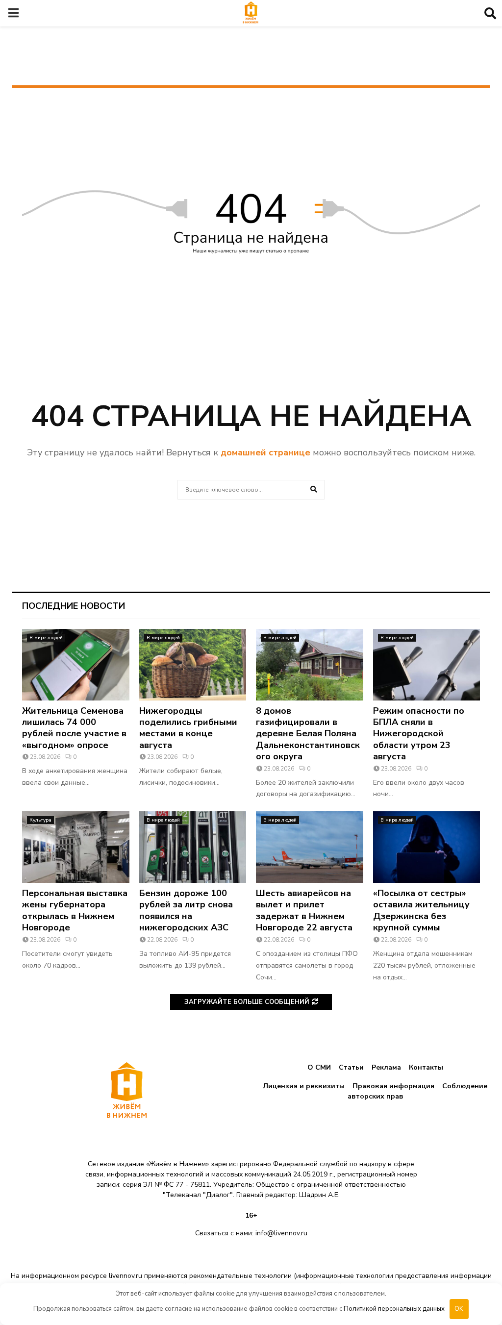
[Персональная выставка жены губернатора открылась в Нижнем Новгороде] (75, 847)
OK (458, 1308)
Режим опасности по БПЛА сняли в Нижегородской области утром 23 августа (418, 734)
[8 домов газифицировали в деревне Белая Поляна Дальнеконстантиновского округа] (309, 664)
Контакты (426, 1067)
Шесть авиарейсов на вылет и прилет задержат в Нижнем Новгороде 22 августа (304, 910)
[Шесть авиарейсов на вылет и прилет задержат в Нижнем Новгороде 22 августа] (309, 847)
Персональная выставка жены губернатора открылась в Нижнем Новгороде (74, 910)
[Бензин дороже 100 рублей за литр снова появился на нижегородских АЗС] (193, 847)
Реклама (386, 1067)
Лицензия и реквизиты (304, 1086)
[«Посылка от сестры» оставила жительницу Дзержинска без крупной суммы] (426, 847)
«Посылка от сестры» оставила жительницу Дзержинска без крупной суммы (421, 910)
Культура (40, 820)
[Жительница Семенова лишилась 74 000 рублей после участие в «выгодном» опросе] (75, 664)
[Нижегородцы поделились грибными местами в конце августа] (193, 664)
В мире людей (46, 637)
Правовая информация (393, 1086)
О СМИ (319, 1067)
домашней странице (265, 452)
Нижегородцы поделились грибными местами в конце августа (188, 728)
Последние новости (73, 606)
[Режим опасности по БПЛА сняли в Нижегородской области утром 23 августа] (426, 664)
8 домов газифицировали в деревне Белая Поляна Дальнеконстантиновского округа (308, 734)
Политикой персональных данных (394, 1308)
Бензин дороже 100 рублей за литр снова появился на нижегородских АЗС (186, 910)
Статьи (351, 1067)
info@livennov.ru (281, 1233)
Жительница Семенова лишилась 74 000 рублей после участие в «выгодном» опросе (74, 728)
